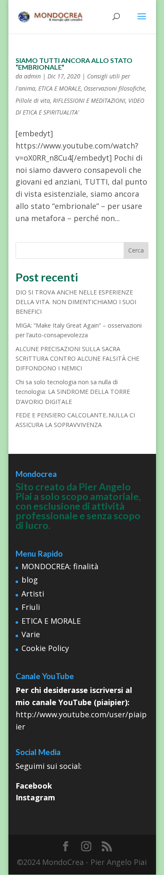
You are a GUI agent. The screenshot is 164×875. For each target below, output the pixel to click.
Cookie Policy (45, 648)
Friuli (30, 607)
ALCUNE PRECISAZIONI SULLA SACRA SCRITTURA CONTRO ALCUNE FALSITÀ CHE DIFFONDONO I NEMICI (77, 358)
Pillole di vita (33, 100)
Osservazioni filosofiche (114, 88)
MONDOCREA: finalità (59, 566)
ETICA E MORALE (59, 88)
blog (29, 580)
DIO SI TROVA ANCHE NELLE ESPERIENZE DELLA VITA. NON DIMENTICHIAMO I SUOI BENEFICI (76, 302)
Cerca (136, 250)
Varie (30, 634)
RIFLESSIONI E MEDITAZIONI (89, 100)
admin (32, 76)
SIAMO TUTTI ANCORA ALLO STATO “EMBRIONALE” (74, 63)
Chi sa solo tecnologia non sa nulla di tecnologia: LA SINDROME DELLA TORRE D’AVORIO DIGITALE (73, 392)
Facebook (34, 786)
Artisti (32, 594)
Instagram (35, 797)
